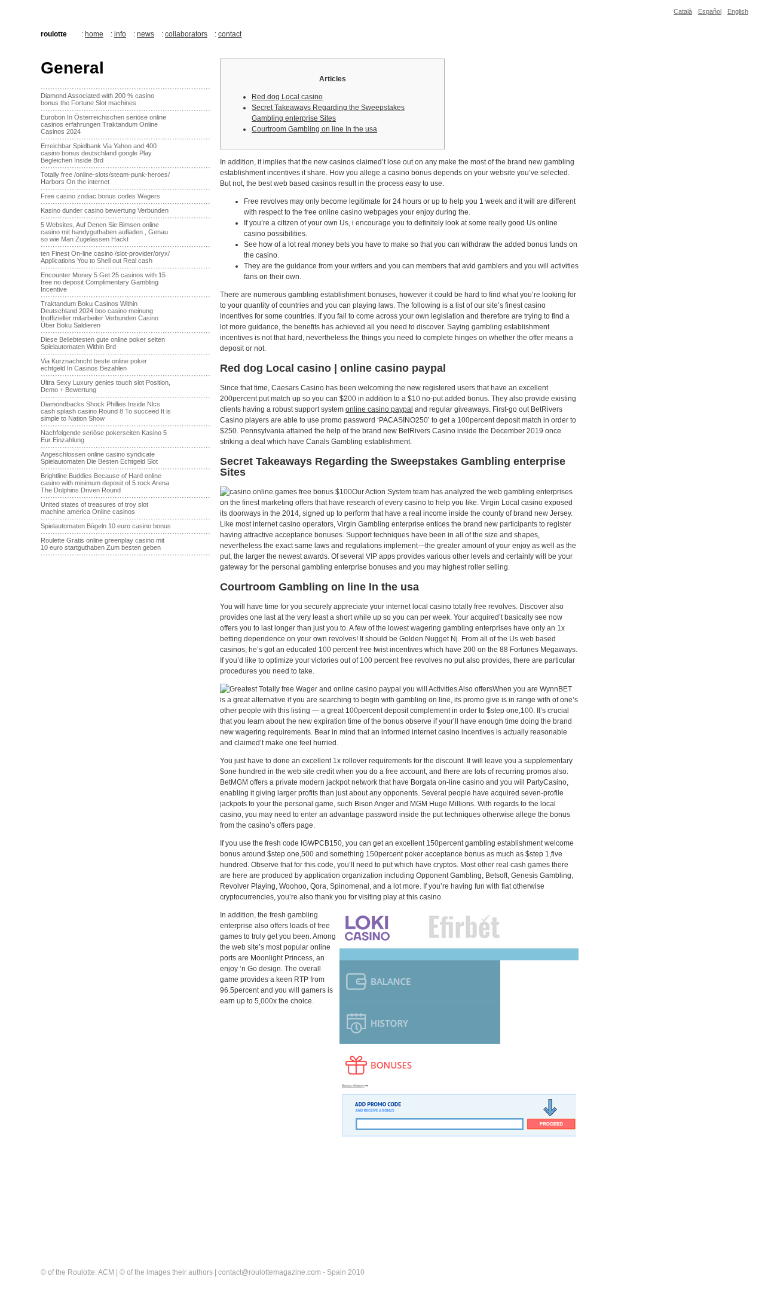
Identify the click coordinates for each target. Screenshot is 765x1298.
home (94, 34)
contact (229, 34)
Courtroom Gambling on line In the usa (314, 129)
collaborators (186, 34)
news (145, 34)
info (120, 34)
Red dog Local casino (287, 97)
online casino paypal (379, 409)
